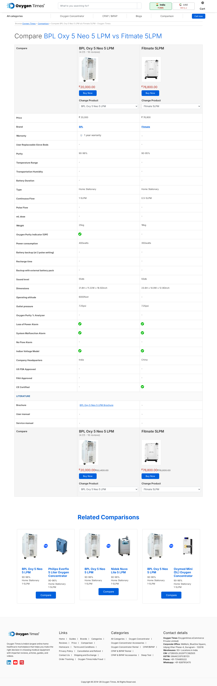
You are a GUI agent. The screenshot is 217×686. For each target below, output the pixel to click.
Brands (83, 639)
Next (206, 567)
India (161, 6)
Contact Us (64, 655)
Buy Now (88, 93)
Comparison (167, 16)
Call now (198, 16)
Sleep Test (146, 655)
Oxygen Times (29, 23)
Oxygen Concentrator (72, 16)
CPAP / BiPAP (109, 16)
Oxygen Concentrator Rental (125, 647)
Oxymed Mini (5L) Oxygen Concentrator (183, 572)
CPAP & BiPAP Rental (121, 651)
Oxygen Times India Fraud (90, 659)
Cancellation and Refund (89, 651)
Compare (46, 595)
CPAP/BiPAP (149, 647)
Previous (11, 567)
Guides (72, 639)
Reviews (63, 643)
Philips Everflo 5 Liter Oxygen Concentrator (58, 572)
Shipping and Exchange (85, 655)
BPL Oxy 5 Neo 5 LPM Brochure (96, 405)
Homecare (64, 647)
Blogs (139, 16)
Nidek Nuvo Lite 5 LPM (119, 570)
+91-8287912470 (183, 662)
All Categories (117, 639)
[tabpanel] (46, 566)
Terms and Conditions (84, 647)
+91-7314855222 (179, 659)
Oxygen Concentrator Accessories (127, 643)
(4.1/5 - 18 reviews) (89, 51)
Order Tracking (66, 659)
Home (62, 639)
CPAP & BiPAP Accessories (124, 655)
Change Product (88, 100)
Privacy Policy (66, 651)
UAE (184, 6)
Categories (96, 639)
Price (74, 643)
